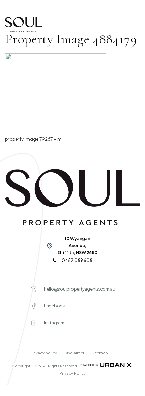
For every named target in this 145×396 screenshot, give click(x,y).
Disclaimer (74, 353)
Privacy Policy (72, 373)
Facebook (54, 305)
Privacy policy (44, 353)
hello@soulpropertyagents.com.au (79, 289)
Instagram (54, 322)
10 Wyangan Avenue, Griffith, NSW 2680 (77, 245)
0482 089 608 (76, 260)
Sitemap (100, 353)
